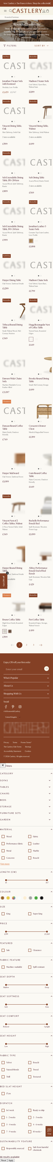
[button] (47, 11)
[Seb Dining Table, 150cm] (40, 162)
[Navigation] (5, 11)
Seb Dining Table (36, 177)
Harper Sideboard (10, 473)
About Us (8, 685)
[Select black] (41, 898)
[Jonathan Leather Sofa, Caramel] (40, 211)
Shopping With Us (12, 693)
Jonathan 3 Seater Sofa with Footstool (12, 82)
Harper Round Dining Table (12, 569)
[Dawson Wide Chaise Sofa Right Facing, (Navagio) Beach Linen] (13, 363)
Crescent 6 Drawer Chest (37, 427)
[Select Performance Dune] (31, 339)
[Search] (10, 11)
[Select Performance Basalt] (36, 339)
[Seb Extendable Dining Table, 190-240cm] (13, 211)
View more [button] (5, 864)
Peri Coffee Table (36, 619)
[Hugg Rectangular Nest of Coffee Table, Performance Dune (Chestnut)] (40, 309)
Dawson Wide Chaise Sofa (12, 380)
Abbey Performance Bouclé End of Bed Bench (38, 571)
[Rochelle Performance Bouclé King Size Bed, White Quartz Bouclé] (40, 505)
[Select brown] (2, 898)
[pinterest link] (13, 706)
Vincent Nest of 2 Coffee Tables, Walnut (12, 522)
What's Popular (11, 677)
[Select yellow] (8, 898)
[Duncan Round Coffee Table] (13, 411)
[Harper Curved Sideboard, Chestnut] (13, 458)
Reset (3, 1160)
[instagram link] (20, 706)
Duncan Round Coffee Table (12, 427)
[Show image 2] (15, 76)
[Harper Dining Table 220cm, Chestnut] (13, 265)
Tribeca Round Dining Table (12, 326)
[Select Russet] (10, 631)
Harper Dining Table (11, 280)
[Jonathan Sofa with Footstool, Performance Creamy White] (13, 66)
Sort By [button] (40, 45)
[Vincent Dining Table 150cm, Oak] (13, 111)
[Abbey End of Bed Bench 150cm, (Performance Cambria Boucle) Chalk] (40, 553)
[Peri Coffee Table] (40, 604)
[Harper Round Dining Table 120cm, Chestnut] (13, 553)
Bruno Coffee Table (11, 619)
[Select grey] (30, 898)
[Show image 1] (11, 76)
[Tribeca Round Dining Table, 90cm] (13, 309)
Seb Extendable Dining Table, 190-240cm (12, 228)
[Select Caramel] (31, 241)
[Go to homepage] (27, 11)
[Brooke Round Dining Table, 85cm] (40, 363)
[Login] (44, 11)
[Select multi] (13, 898)
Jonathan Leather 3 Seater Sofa (37, 228)
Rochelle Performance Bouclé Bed (39, 522)
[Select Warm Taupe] (36, 241)
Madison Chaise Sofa (38, 280)
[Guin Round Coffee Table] (40, 458)
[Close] (3, 765)
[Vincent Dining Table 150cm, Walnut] (40, 111)
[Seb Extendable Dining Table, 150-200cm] (13, 162)
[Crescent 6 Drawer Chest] (40, 411)
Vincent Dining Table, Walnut (38, 127)
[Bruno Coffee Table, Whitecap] (13, 604)
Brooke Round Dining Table (39, 380)
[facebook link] (6, 706)
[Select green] (36, 898)
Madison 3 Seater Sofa (39, 81)
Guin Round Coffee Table (38, 475)
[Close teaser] (7, 573)
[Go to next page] (41, 645)
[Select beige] (25, 898)
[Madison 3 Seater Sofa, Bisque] (40, 66)
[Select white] (19, 898)
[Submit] (46, 668)
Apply (11, 1160)
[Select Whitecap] (4, 631)
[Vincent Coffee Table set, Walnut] (13, 505)
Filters (12, 45)
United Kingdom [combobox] (11, 717)
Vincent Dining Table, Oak (12, 127)
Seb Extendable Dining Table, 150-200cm (12, 179)
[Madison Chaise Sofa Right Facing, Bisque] (40, 265)
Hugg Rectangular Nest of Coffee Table (39, 326)
